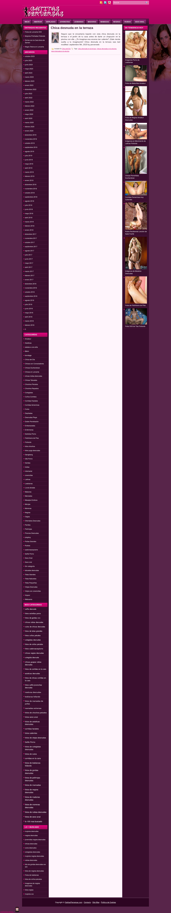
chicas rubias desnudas (34, 622)
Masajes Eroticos (31, 500)
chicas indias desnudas (33, 376)
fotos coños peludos (33, 635)
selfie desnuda (30, 609)
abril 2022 (28, 97)
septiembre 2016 (31, 296)
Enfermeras (29, 430)
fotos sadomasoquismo (34, 648)
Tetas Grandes (30, 574)
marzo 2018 (29, 221)
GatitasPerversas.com (73, 902)
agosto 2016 (29, 300)
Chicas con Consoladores (34, 363)
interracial (28, 471)
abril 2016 (28, 317)
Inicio (27, 22)
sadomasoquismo (31, 549)
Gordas (27, 463)
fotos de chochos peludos (36, 712)
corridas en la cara (33, 758)
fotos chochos (30, 446)
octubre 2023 (30, 56)
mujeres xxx (29, 894)
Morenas (28, 508)
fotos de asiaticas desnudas (32, 722)
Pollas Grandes (30, 541)
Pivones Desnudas (32, 533)
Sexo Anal (139, 22)
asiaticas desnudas (32, 673)
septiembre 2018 (31, 197)
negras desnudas (31, 835)
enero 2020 (29, 131)
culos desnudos (30, 848)
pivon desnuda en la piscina (60, 51)
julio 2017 (28, 255)
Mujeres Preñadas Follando (35, 36)
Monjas (27, 504)
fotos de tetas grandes (33, 631)
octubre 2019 (30, 143)
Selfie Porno (29, 554)
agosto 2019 (29, 151)
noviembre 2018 (31, 188)
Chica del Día (30, 359)
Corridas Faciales (31, 401)
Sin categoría (30, 566)
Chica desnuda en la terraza (72, 28)
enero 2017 (29, 279)
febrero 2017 (29, 275)
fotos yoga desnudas (32, 450)
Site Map (95, 902)
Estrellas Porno (30, 434)
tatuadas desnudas (32, 570)
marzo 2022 (29, 102)
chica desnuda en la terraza (87, 48)
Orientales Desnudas (32, 521)
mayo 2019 (29, 164)
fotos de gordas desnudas (31, 771)
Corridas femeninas (32, 405)
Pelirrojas (28, 529)
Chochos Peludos (31, 384)
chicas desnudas (31, 843)
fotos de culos (31, 754)
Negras (116, 22)
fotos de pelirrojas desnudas (32, 779)
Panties (27, 525)
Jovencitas (65, 22)
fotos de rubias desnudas (35, 812)
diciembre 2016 (30, 284)
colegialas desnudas (33, 639)
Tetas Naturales (30, 578)
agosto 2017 (29, 250)
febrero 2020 (29, 126)
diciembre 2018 (30, 184)
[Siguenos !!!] (105, 3)
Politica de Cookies (108, 902)
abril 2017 (28, 267)
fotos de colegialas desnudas (33, 748)
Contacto (87, 902)
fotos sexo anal (31, 717)
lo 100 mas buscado (33, 821)
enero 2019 (29, 180)
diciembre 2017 (30, 234)
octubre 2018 (30, 193)
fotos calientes (31, 733)
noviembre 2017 (31, 238)
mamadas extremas (33, 708)
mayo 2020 (29, 114)
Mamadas (104, 22)
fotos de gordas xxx (32, 617)
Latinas (27, 479)
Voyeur (27, 595)
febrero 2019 (29, 176)
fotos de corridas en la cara (35, 669)
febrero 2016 (29, 325)
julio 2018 (28, 205)
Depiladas (50, 22)
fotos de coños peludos (34, 644)
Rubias (128, 22)
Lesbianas (78, 22)
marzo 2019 (29, 172)
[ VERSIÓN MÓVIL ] (7, 912)
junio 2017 (29, 259)
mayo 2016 (29, 312)
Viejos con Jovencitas (33, 591)
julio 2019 (28, 155)
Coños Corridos (30, 396)
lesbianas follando (32, 696)
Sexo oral (28, 562)
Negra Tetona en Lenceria (34, 46)
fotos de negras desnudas (31, 791)
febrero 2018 (29, 226)
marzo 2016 (29, 321)
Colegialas (29, 392)
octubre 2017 (30, 242)
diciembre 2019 (30, 135)
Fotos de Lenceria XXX (33, 32)
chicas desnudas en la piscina (106, 48)
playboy (28, 537)
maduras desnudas (33, 692)
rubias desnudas (31, 860)
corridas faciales (32, 728)
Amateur (38, 22)
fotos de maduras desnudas (32, 798)
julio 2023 (28, 60)
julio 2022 (28, 93)
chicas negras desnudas (34, 653)
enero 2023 (29, 85)
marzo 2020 (29, 122)
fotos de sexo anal (32, 816)
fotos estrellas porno (33, 613)
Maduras (92, 22)
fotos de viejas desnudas (35, 737)
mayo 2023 (29, 68)
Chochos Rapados (32, 388)
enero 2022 (29, 110)
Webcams (28, 599)
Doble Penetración (32, 421)
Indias (27, 467)
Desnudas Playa (31, 417)
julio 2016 (28, 304)
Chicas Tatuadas (31, 380)
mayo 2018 (29, 213)
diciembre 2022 (30, 89)
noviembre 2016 (31, 288)
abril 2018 (28, 217)
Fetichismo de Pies (32, 438)
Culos (27, 409)
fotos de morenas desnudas (32, 806)
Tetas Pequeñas (31, 583)
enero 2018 (29, 230)
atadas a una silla (31, 347)
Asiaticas (28, 343)
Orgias (27, 516)
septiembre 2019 (31, 147)
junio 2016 (29, 308)
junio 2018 (29, 209)
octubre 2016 (30, 292)
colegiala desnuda (32, 657)
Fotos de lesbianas (32, 875)
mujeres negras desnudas (34, 856)
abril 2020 (28, 118)
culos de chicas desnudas (35, 626)
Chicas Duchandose (32, 368)
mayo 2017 (29, 263)
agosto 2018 (29, 201)
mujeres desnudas (31, 831)
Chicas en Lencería (32, 372)
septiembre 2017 (31, 246)
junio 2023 (29, 64)
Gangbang (29, 454)
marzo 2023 (29, 77)
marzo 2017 (29, 271)
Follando (28, 442)
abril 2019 (28, 168)
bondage (28, 355)
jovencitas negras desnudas (35, 839)
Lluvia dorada (30, 487)
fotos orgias (29, 890)
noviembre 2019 (31, 139)
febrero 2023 (29, 81)
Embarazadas (30, 425)
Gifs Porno (29, 459)
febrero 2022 (29, 106)
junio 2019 (29, 159)
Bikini (27, 351)
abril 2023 (28, 73)
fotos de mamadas (33, 785)
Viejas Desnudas (31, 587)
